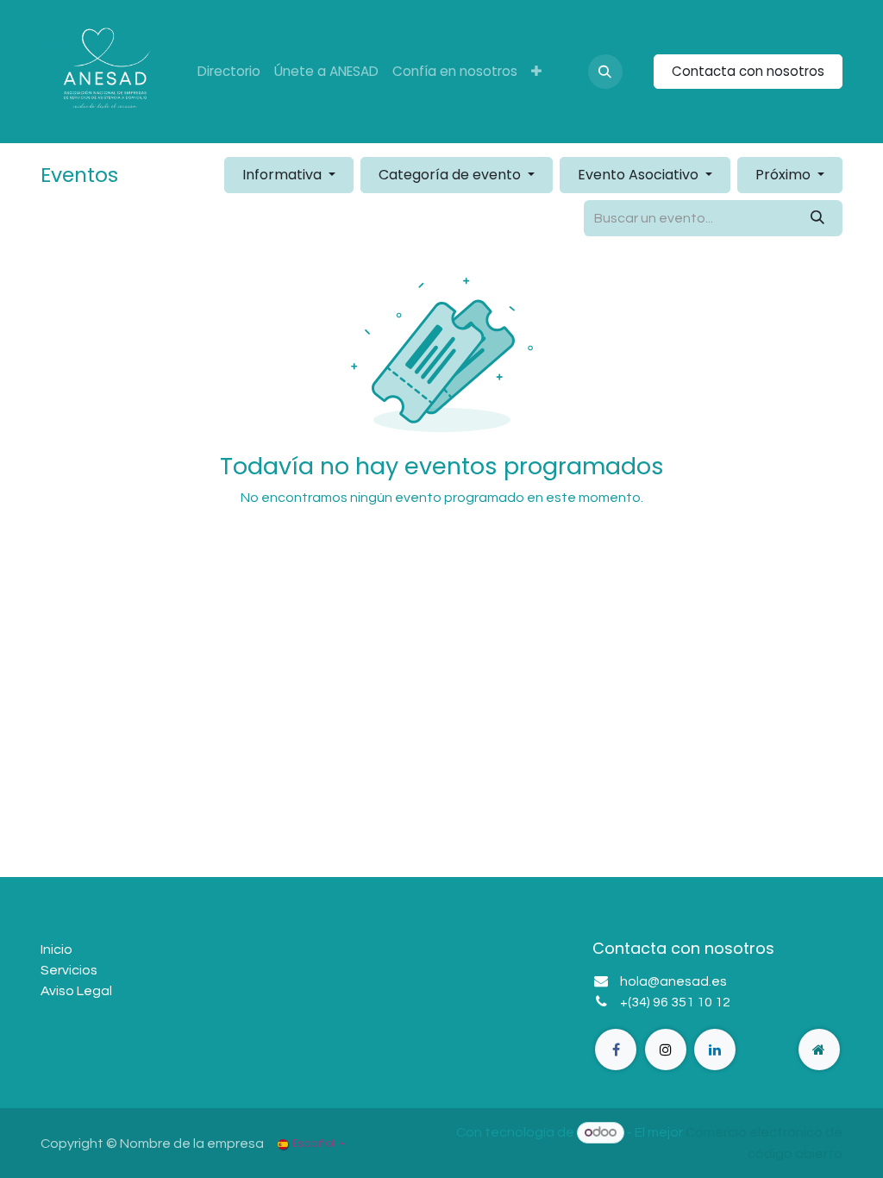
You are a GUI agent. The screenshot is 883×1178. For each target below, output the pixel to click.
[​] (615, 1049)
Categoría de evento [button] (451, 175)
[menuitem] (229, 72)
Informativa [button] (283, 175)
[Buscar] (817, 218)
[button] (605, 71)
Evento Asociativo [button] (640, 175)
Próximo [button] (784, 175)
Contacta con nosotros (748, 71)
